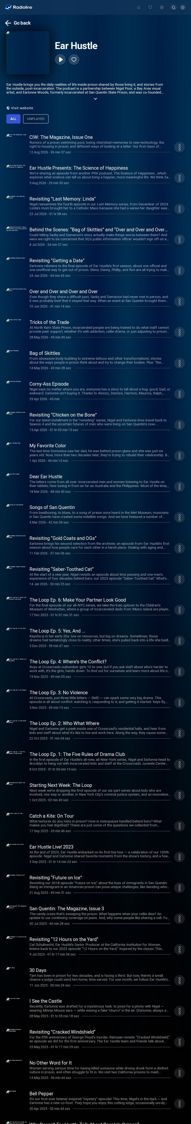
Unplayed (36, 119)
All (13, 119)
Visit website (22, 108)
